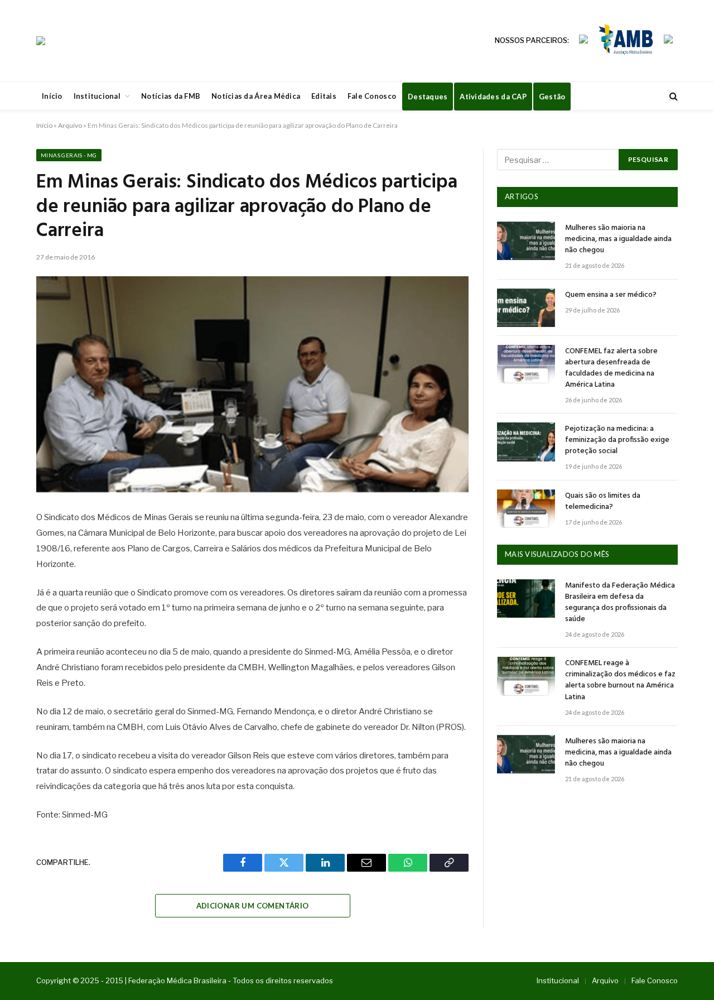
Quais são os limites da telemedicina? (602, 502)
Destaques (427, 96)
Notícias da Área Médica (255, 96)
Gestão (552, 96)
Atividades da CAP (493, 96)
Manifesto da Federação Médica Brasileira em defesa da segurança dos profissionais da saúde (620, 602)
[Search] (672, 96)
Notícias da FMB (170, 96)
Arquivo (70, 125)
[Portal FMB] (40, 41)
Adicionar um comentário (252, 905)
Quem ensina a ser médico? (611, 295)
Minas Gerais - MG (69, 155)
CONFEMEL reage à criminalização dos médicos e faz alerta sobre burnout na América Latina (620, 680)
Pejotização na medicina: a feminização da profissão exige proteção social (617, 440)
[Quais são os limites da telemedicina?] (526, 508)
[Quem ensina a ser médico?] (526, 308)
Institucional (97, 96)
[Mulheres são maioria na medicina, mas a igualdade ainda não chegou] (526, 241)
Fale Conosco (372, 96)
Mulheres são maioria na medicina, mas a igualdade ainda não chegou (618, 239)
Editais (323, 96)
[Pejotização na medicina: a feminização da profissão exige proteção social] (526, 441)
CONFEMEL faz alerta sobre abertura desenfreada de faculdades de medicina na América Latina (611, 368)
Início (52, 96)
